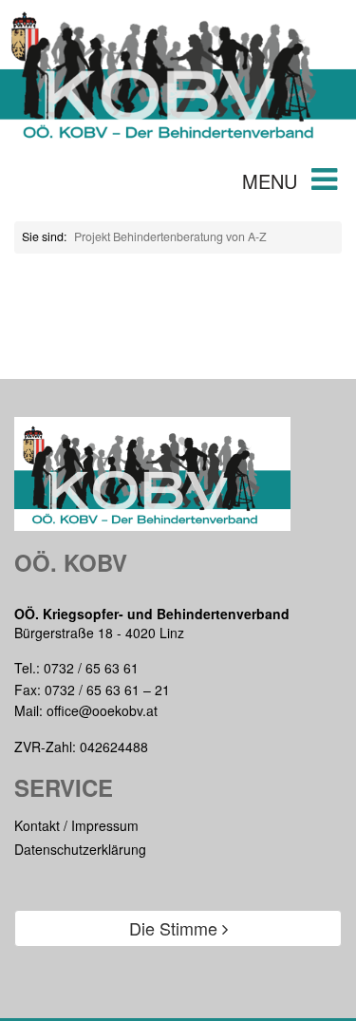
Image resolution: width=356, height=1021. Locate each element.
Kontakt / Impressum (76, 825)
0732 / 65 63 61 (91, 667)
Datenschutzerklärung (80, 849)
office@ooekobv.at (102, 710)
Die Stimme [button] (175, 928)
